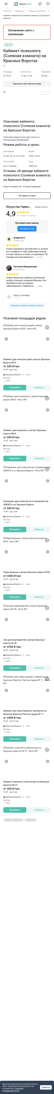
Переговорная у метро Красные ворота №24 (26, 572)
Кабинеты (30, 820)
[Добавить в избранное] (47, 327)
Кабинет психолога (13, 820)
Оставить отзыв (27, 195)
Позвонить (14, 387)
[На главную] (23, 4)
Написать (39, 387)
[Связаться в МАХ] (40, 4)
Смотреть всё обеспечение (27, 83)
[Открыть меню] (6, 4)
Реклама (44, 93)
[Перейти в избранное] (48, 4)
